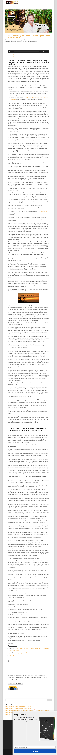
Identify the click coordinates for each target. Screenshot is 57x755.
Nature (24, 41)
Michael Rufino (44, 211)
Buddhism (24, 40)
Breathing (19, 40)
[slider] (47, 51)
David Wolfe (11, 655)
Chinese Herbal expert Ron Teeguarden (18, 653)
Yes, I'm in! (35, 751)
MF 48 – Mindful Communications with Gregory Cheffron (18, 708)
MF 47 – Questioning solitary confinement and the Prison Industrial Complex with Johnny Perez (27, 710)
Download (24, 54)
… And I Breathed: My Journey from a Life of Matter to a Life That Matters (32, 648)
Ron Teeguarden (24, 525)
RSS (13, 56)
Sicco (8, 40)
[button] (35, 714)
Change (29, 40)
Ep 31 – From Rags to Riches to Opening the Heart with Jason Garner (27, 36)
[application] (28, 51)
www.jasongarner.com (14, 650)
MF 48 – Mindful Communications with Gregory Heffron (18, 706)
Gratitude (39, 40)
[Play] (9, 52)
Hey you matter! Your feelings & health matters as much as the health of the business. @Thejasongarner (28, 429)
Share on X (44, 430)
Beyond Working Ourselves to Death (27, 652)
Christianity (33, 40)
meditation (13, 41)
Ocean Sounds (29, 41)
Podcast (35, 41)
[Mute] (43, 52)
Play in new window (16, 54)
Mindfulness (19, 41)
